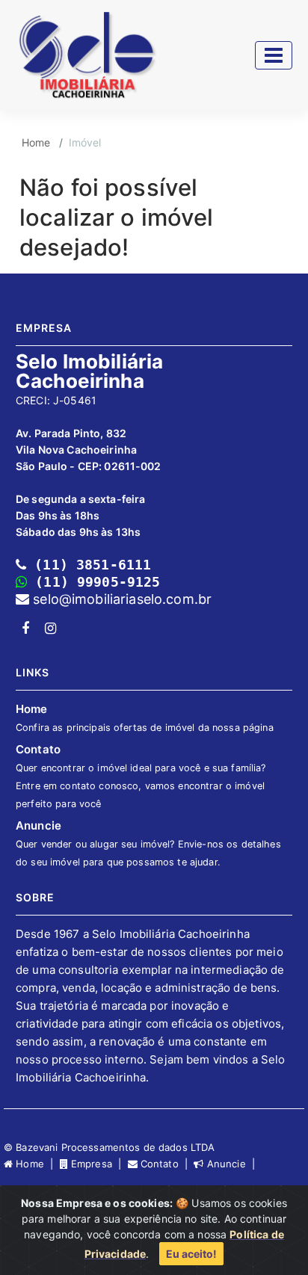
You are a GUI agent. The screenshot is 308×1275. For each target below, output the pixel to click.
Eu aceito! (191, 1253)
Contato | (166, 1164)
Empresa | (98, 1164)
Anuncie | (231, 1164)
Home (36, 142)
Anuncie (148, 843)
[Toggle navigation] (273, 55)
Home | (36, 1164)
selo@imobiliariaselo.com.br (120, 599)
